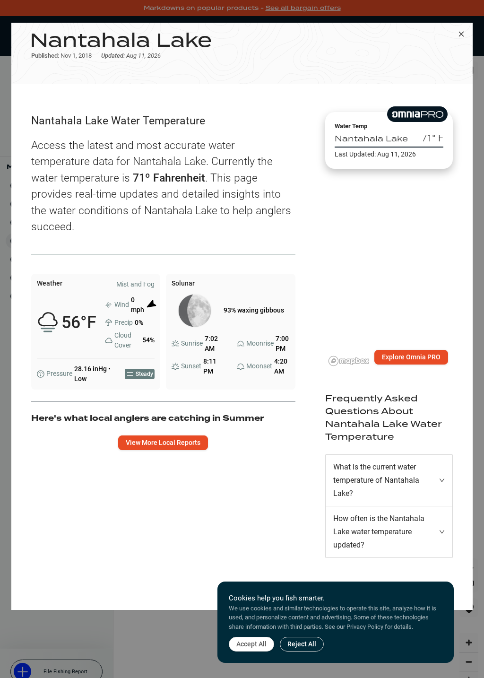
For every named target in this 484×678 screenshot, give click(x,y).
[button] (389, 480)
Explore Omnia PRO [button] (411, 357)
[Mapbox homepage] (349, 361)
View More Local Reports (163, 442)
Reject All (301, 644)
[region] (389, 266)
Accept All (251, 644)
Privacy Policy (364, 626)
